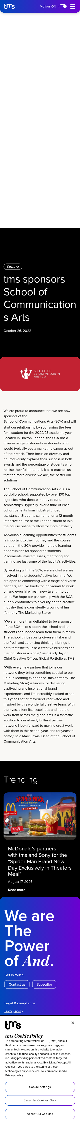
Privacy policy (14, 1075)
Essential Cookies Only (40, 1100)
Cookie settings (40, 1087)
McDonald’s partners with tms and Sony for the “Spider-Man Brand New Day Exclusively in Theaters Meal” (40, 861)
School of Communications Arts (29, 421)
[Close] (73, 1023)
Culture (13, 266)
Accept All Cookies (40, 1114)
